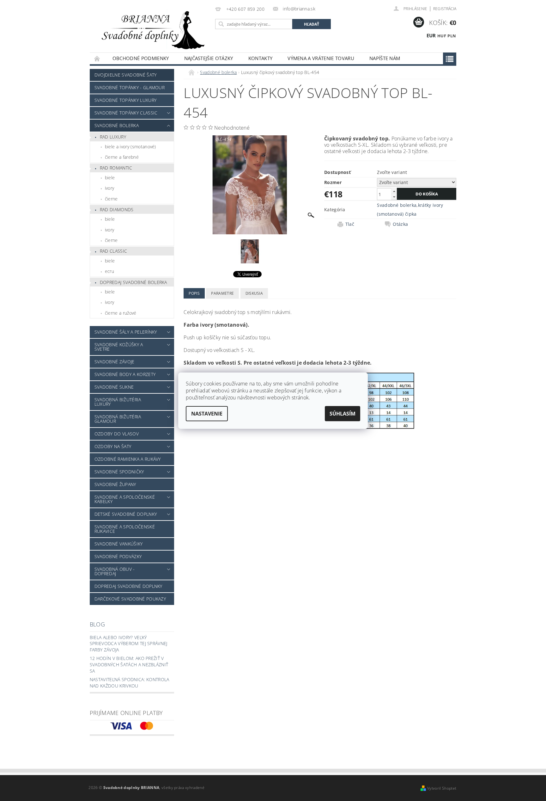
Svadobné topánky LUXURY (125, 100)
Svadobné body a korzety (124, 374)
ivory (109, 188)
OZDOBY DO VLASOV (116, 434)
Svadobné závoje (114, 362)
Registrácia (445, 8)
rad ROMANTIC (116, 168)
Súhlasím (342, 413)
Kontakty (260, 58)
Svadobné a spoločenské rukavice (124, 529)
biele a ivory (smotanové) (130, 147)
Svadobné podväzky (118, 556)
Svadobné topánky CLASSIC (126, 113)
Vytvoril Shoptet (441, 788)
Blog (97, 624)
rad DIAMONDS (117, 209)
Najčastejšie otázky (208, 58)
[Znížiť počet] (394, 197)
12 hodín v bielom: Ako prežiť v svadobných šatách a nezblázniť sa (129, 664)
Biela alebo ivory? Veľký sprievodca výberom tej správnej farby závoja (128, 643)
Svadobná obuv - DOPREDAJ (114, 571)
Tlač (349, 224)
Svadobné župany (115, 484)
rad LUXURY (113, 137)
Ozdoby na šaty (112, 446)
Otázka (400, 224)
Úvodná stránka (97, 58)
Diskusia (254, 293)
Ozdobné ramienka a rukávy (127, 459)
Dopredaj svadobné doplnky (128, 586)
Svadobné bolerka (116, 125)
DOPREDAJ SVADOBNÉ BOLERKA (133, 282)
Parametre (222, 293)
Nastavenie (206, 413)
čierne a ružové (120, 313)
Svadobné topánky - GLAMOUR (129, 87)
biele (110, 178)
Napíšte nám (384, 58)
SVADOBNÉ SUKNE (114, 387)
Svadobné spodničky (119, 472)
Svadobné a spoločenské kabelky (124, 499)
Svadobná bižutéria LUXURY (117, 402)
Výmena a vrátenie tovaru (321, 58)
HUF (441, 36)
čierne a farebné (122, 157)
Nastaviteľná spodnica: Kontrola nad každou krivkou (129, 682)
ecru (109, 271)
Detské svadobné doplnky (125, 514)
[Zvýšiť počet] (394, 191)
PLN (451, 36)
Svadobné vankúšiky (118, 544)
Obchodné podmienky (140, 58)
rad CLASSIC (113, 251)
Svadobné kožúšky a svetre (118, 347)
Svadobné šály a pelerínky (125, 332)
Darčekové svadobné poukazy (130, 599)
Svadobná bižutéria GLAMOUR (117, 419)
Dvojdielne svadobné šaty (125, 75)
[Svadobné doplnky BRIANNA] (151, 29)
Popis (194, 293)
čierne (111, 199)
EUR (431, 35)
